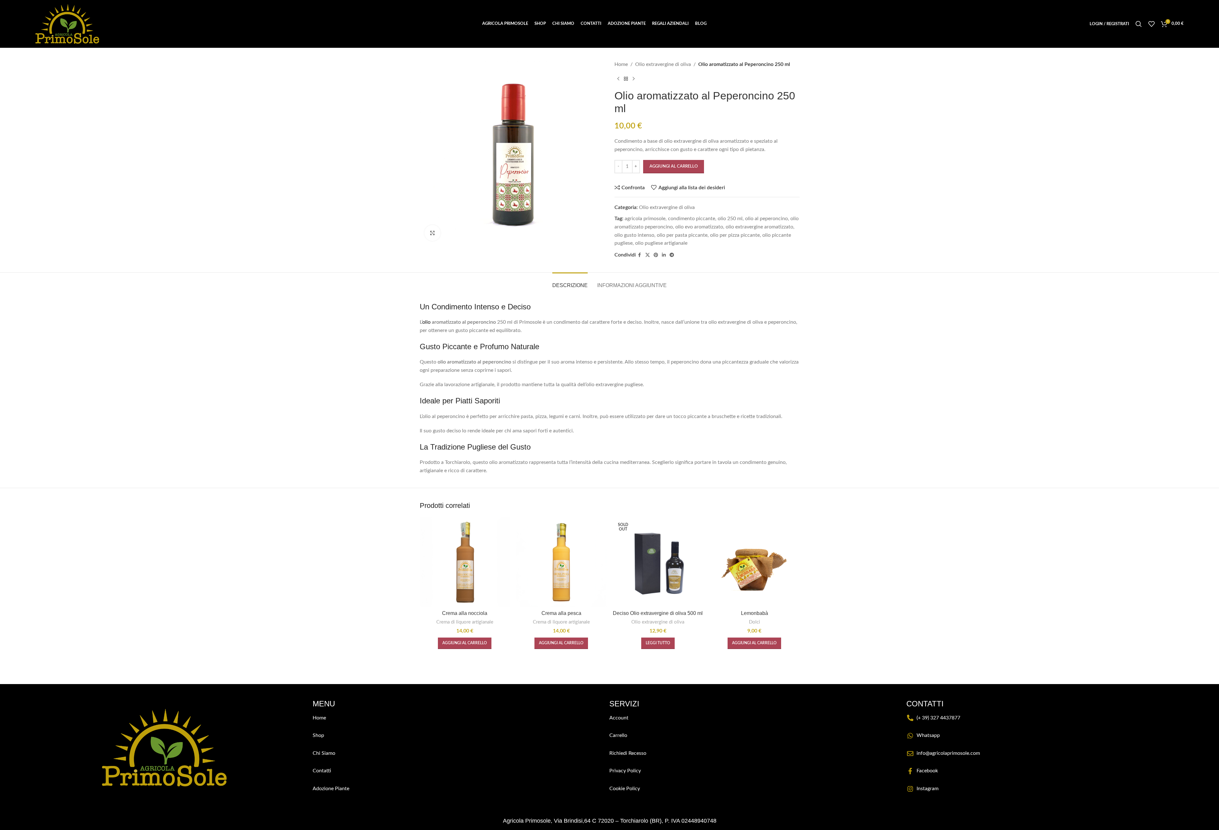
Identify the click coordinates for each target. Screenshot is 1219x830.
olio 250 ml (730, 218)
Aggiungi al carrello (673, 166)
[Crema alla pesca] (561, 562)
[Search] (1138, 24)
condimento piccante (691, 218)
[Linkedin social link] (664, 255)
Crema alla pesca (561, 613)
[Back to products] (626, 79)
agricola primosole (645, 218)
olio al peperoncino (766, 218)
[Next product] (633, 79)
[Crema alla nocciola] (465, 562)
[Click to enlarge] (432, 233)
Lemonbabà (754, 613)
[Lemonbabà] (754, 562)
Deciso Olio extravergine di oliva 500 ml (658, 613)
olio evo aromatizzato (699, 226)
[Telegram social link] (672, 255)
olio (426, 322)
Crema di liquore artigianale (464, 622)
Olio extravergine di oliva (663, 64)
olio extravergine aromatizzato (759, 226)
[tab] (570, 282)
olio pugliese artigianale (661, 243)
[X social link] (647, 255)
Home (621, 64)
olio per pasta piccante (682, 235)
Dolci (754, 622)
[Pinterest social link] (656, 255)
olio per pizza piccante (735, 235)
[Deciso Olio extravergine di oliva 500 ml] (658, 562)
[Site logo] (67, 23)
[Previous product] (618, 79)
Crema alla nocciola (464, 613)
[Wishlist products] (1151, 24)
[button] (464, 643)
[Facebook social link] (639, 255)
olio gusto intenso (634, 235)
